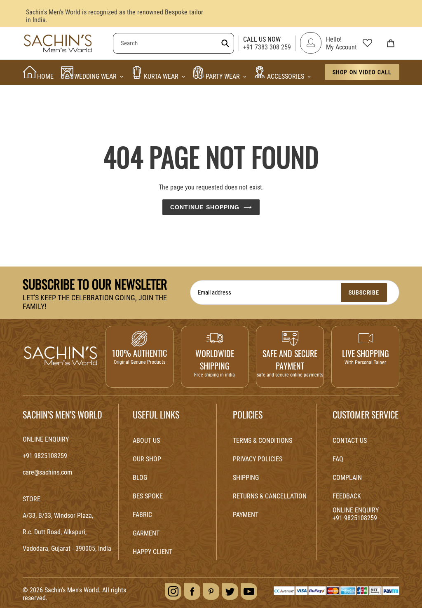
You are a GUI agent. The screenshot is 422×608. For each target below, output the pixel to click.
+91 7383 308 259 (267, 47)
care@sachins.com (47, 472)
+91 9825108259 (45, 456)
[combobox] (173, 43)
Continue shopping (205, 207)
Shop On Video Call (362, 72)
